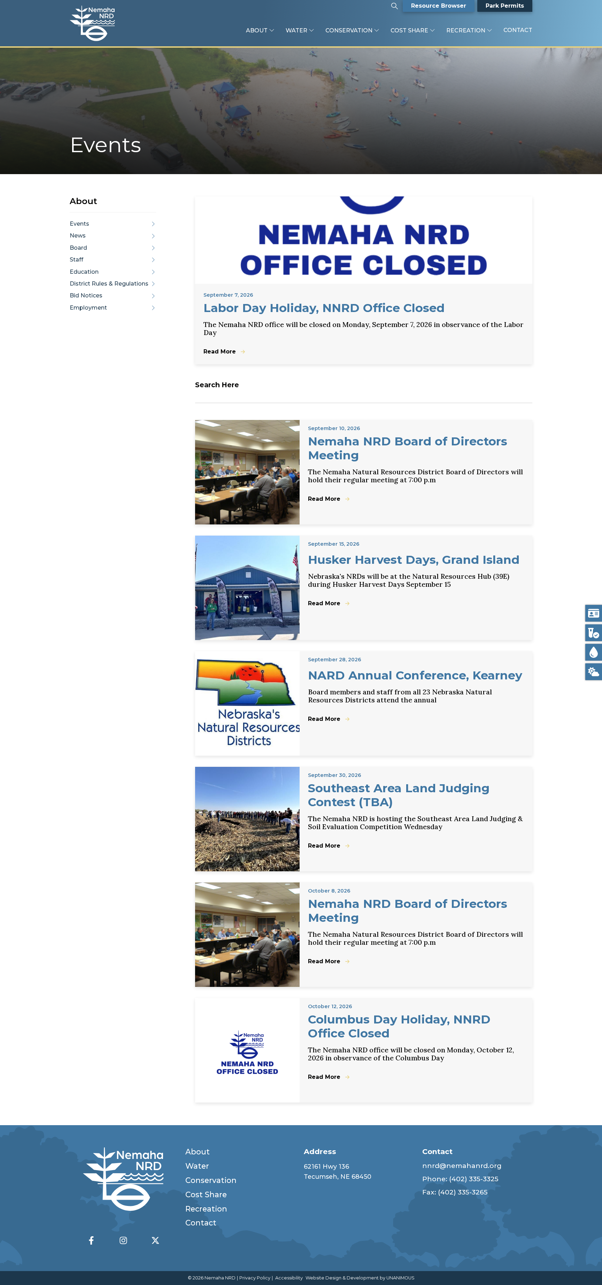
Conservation (348, 30)
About (257, 30)
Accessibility (289, 1277)
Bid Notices (86, 295)
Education (84, 271)
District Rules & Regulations (109, 283)
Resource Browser (438, 5)
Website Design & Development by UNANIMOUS (360, 1277)
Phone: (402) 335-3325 (460, 1179)
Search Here (217, 385)
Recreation (465, 30)
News (78, 235)
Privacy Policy (254, 1277)
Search (394, 3)
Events (79, 223)
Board (78, 247)
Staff (76, 259)
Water (296, 30)
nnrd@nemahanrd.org (462, 1165)
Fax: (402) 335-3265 (455, 1192)
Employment (88, 307)
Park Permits (505, 5)
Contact (517, 30)
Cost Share (409, 30)
